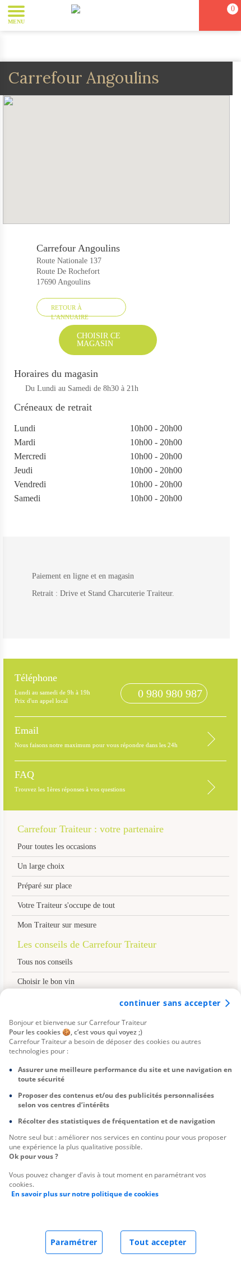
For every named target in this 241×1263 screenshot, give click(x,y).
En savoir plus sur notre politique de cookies (85, 1194)
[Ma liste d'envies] (185, 15)
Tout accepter (158, 1242)
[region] (120, 1126)
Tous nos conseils (46, 962)
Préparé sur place (44, 886)
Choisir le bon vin (46, 981)
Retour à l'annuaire (70, 310)
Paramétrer (74, 1242)
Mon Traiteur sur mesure (56, 925)
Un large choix (40, 866)
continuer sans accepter (170, 1003)
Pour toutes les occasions (56, 846)
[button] (41, 14)
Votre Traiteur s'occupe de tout (66, 905)
